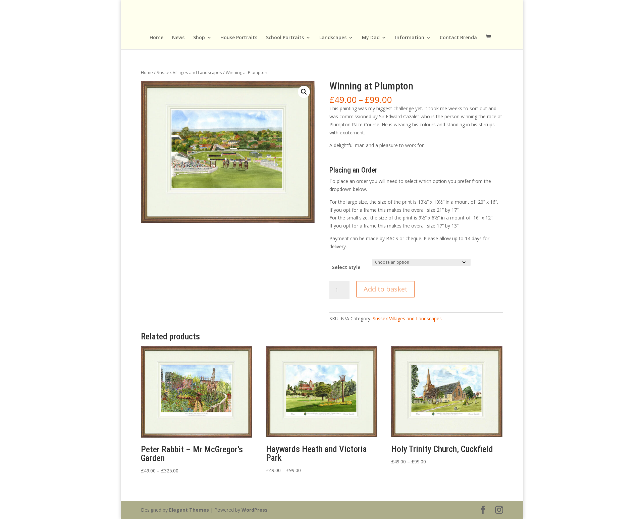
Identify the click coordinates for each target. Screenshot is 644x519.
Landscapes (332, 38)
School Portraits (285, 38)
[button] (304, 92)
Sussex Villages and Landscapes (189, 72)
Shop (199, 38)
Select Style (346, 267)
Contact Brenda (458, 38)
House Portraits (238, 38)
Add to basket (386, 289)
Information (409, 38)
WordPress (254, 510)
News (178, 38)
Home (156, 38)
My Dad (371, 38)
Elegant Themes (189, 510)
